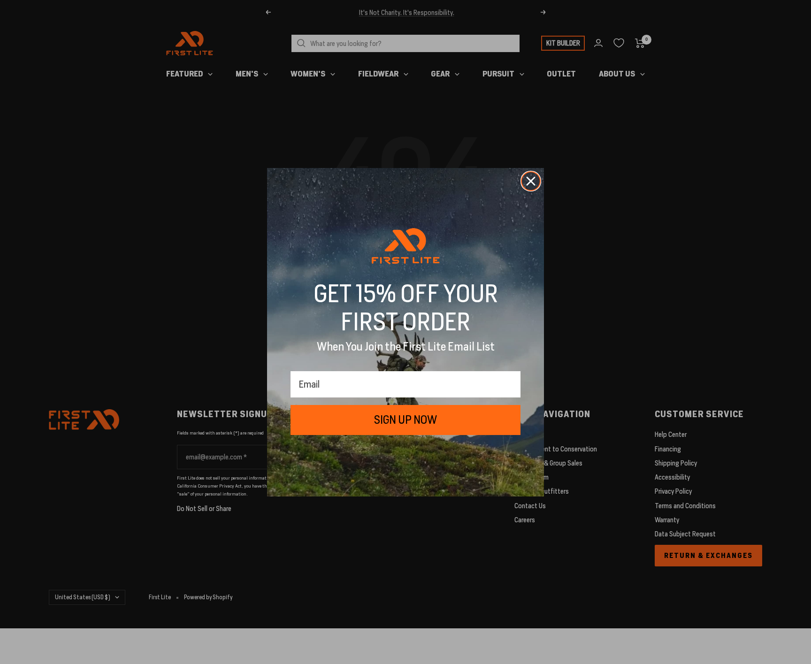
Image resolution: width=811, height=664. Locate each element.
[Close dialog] (530, 181)
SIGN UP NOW (405, 420)
